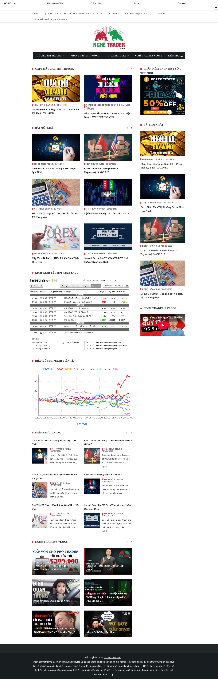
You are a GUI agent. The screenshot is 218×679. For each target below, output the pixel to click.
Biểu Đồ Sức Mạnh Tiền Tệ (137, 14)
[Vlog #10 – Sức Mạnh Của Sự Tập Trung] (108, 561)
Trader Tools (117, 56)
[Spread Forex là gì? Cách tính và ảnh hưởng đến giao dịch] (108, 236)
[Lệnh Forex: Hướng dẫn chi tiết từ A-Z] (108, 192)
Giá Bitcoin (115, 14)
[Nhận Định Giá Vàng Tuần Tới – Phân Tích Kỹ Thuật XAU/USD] (56, 88)
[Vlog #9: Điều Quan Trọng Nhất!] (56, 592)
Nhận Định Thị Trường (85, 56)
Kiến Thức (174, 56)
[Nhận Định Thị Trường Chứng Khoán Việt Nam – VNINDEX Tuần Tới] (108, 88)
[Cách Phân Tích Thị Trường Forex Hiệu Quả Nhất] (56, 147)
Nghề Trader (112, 657)
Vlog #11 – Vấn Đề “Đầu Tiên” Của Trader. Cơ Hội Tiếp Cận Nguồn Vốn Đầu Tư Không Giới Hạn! (54, 566)
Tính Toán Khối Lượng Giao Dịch (50, 20)
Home (37, 14)
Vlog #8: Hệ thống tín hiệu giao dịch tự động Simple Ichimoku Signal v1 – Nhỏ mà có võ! (107, 597)
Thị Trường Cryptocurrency (79, 14)
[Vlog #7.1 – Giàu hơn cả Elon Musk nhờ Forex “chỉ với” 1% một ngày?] (56, 624)
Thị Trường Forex (52, 14)
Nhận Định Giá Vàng (44, 105)
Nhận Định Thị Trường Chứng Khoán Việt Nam (108, 106)
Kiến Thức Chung (95, 164)
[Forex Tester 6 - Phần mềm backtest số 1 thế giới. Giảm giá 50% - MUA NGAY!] (164, 96)
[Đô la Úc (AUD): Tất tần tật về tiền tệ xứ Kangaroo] (56, 192)
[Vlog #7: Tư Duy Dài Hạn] (108, 624)
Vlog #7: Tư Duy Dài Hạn (100, 632)
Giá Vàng (101, 14)
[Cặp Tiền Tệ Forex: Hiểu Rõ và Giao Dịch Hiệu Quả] (56, 236)
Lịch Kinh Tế (159, 14)
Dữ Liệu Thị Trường (49, 56)
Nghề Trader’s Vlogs (148, 56)
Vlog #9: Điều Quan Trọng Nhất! (52, 600)
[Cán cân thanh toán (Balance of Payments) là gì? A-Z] (108, 147)
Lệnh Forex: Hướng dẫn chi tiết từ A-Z (106, 213)
